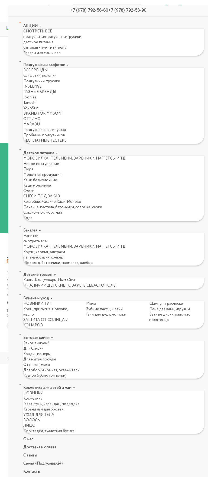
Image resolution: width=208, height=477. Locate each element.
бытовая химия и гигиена (44, 47)
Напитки (30, 236)
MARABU (31, 124)
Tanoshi (29, 103)
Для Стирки (33, 348)
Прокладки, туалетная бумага (48, 431)
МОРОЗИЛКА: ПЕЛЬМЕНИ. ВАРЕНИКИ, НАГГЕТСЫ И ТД (74, 158)
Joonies (29, 97)
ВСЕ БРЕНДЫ (35, 70)
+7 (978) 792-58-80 (89, 10)
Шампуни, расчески (166, 304)
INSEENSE (32, 86)
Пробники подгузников (44, 135)
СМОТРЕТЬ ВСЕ (37, 31)
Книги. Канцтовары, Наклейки (49, 280)
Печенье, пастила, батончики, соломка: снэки (62, 207)
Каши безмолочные (40, 180)
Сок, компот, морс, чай (42, 212)
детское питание (38, 42)
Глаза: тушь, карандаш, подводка (51, 404)
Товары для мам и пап (42, 53)
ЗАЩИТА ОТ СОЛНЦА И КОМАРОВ (46, 322)
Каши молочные (37, 185)
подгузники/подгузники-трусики (52, 37)
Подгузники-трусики (41, 81)
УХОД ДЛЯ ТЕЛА (38, 415)
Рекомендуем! (36, 343)
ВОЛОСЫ (32, 420)
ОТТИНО (32, 119)
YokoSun (30, 108)
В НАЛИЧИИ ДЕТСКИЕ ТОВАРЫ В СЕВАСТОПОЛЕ (69, 285)
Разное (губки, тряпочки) (45, 375)
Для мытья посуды (39, 359)
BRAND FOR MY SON (42, 113)
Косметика (32, 398)
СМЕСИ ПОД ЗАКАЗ (41, 196)
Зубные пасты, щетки (104, 309)
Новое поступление (41, 164)
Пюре (28, 169)
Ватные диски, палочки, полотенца (169, 317)
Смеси (28, 191)
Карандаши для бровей (43, 409)
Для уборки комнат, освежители (51, 370)
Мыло (91, 304)
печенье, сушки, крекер (43, 257)
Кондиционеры (37, 354)
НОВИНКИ (33, 393)
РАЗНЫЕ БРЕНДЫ (39, 92)
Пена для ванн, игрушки (169, 309)
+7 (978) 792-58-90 (127, 10)
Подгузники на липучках (44, 130)
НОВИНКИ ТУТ (37, 304)
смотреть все (35, 241)
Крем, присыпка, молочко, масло (45, 311)
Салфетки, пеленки (40, 76)
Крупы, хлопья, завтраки (44, 252)
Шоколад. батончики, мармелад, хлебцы (58, 263)
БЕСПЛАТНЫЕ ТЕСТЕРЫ (45, 141)
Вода (27, 218)
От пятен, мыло (36, 365)
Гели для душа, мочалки (106, 314)
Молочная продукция (42, 175)
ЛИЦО (29, 426)
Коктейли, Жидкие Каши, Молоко (52, 202)
